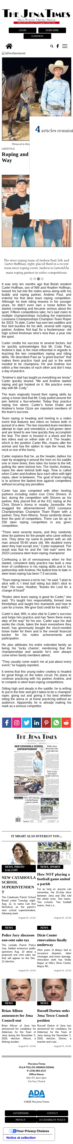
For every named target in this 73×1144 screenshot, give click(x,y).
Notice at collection (21, 1138)
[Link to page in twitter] (26, 723)
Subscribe (52, 30)
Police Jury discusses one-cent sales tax (18, 937)
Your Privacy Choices (33, 1131)
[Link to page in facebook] (6, 723)
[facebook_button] (58, 46)
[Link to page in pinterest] (46, 723)
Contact (52, 1113)
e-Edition (37, 36)
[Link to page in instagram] (16, 723)
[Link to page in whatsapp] (56, 723)
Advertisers (21, 1113)
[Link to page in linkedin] (36, 723)
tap (64, 46)
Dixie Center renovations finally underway (52, 940)
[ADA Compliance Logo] (36, 1098)
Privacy (21, 1120)
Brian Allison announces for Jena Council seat (17, 1015)
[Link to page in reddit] (66, 723)
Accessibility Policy (52, 1120)
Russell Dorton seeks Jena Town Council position (53, 1015)
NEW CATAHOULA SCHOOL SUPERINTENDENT (19, 885)
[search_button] (52, 46)
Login (22, 30)
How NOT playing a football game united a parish (53, 879)
